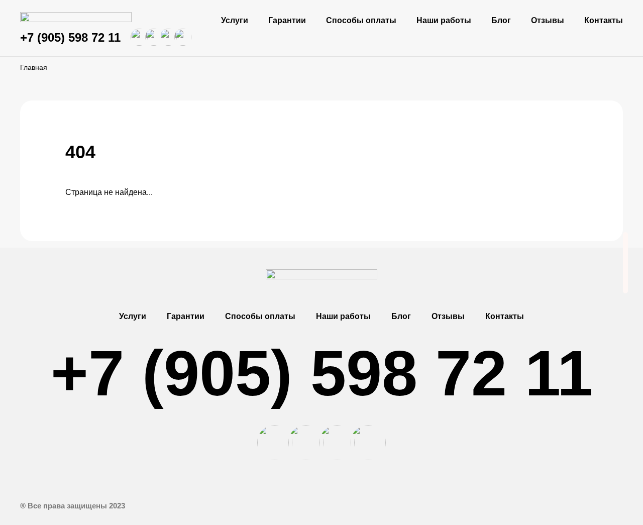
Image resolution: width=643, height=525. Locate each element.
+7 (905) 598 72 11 (70, 37)
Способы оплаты (361, 20)
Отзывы (547, 20)
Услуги (234, 20)
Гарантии (287, 20)
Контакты (603, 20)
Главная (33, 67)
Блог (501, 20)
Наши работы (443, 20)
